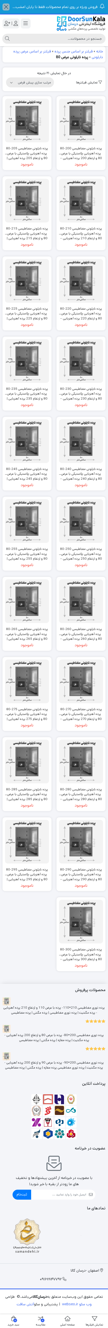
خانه (99, 51)
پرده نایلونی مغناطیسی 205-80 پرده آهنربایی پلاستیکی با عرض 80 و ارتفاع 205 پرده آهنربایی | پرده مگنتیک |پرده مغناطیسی (27, 151)
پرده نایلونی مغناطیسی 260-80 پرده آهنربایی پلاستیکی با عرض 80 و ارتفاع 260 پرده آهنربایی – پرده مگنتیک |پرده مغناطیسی (81, 632)
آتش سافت (25, 1304)
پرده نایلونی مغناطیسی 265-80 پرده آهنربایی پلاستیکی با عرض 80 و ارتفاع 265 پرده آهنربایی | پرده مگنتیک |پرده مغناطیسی (27, 632)
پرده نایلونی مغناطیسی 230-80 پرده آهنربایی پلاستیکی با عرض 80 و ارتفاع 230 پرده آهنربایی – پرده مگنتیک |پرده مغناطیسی (81, 391)
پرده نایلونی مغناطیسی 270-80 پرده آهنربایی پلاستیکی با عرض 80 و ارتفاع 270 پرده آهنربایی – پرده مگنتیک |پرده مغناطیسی (81, 712)
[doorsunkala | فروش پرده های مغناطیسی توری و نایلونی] (81, 23)
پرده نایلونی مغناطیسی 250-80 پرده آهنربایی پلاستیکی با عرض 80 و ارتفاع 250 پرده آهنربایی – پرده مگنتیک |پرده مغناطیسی (81, 551)
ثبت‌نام (22, 1194)
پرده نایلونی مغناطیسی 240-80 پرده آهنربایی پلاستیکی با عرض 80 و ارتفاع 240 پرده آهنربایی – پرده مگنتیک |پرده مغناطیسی (81, 471)
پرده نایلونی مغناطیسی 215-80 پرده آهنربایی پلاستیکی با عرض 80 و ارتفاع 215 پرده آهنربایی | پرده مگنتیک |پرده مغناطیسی (27, 231)
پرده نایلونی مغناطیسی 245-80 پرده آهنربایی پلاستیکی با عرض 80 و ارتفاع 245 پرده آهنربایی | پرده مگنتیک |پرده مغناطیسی (27, 471)
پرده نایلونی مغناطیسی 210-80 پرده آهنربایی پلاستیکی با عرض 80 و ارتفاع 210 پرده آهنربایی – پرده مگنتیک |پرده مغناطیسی (81, 231)
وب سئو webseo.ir (77, 1304)
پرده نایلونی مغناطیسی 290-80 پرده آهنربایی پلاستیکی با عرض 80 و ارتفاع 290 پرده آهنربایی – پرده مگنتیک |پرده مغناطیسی (81, 872)
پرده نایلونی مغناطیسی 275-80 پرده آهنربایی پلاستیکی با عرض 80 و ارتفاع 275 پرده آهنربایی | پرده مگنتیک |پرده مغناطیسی (27, 712)
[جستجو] (7, 39)
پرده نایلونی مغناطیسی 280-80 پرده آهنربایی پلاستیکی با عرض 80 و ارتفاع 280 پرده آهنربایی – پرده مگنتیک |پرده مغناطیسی (81, 792)
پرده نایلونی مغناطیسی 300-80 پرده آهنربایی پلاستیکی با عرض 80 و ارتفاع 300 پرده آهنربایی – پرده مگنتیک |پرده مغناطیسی (81, 952)
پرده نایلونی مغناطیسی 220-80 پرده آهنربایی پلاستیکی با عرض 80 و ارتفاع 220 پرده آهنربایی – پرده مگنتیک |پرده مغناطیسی (81, 311)
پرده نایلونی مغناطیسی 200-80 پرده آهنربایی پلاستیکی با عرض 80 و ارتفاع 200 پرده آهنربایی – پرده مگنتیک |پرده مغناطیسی (81, 151)
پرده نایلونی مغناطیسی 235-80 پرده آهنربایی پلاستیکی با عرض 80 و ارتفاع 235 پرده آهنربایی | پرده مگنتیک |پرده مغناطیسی (27, 391)
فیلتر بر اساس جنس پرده (74, 51)
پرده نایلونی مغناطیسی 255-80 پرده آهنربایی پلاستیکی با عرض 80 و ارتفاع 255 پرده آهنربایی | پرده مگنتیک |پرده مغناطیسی (27, 551)
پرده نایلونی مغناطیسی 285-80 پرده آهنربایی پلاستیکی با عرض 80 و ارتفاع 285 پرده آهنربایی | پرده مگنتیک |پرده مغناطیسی (27, 792)
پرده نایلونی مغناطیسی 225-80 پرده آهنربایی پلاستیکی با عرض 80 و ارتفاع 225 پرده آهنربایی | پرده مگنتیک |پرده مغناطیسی (27, 311)
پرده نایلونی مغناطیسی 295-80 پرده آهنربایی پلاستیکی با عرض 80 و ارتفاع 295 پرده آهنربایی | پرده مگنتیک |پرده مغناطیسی (27, 872)
